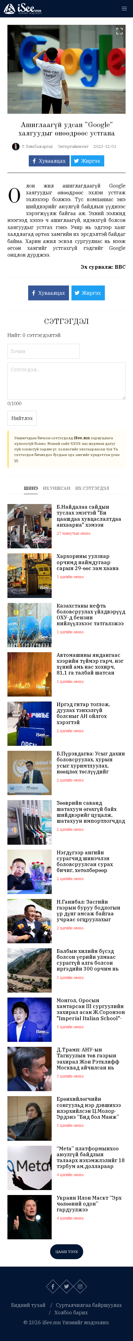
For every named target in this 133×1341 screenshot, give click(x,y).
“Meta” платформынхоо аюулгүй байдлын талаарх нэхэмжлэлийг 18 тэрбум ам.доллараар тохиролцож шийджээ (91, 1158)
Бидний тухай (28, 1305)
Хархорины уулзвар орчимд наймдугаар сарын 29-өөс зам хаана (88, 562)
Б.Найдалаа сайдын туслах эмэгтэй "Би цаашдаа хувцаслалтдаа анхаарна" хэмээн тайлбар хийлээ (89, 516)
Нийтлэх (22, 418)
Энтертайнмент (73, 146)
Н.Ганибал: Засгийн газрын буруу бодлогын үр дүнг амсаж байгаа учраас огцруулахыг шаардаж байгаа (88, 911)
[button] (124, 8)
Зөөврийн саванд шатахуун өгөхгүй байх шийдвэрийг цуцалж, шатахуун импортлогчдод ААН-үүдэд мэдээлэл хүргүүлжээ (91, 812)
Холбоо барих (71, 1312)
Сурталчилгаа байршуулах (89, 1305)
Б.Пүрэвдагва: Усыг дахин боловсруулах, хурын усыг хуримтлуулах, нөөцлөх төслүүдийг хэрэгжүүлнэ (91, 763)
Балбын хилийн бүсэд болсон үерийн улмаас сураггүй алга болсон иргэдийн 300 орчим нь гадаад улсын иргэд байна (87, 960)
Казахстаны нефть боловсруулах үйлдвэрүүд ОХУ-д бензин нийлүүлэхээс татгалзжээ (91, 615)
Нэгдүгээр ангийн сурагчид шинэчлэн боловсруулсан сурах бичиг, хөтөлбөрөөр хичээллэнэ (85, 862)
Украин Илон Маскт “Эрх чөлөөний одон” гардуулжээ (89, 1204)
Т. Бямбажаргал (37, 146)
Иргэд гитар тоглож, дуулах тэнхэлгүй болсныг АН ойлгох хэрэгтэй (83, 713)
